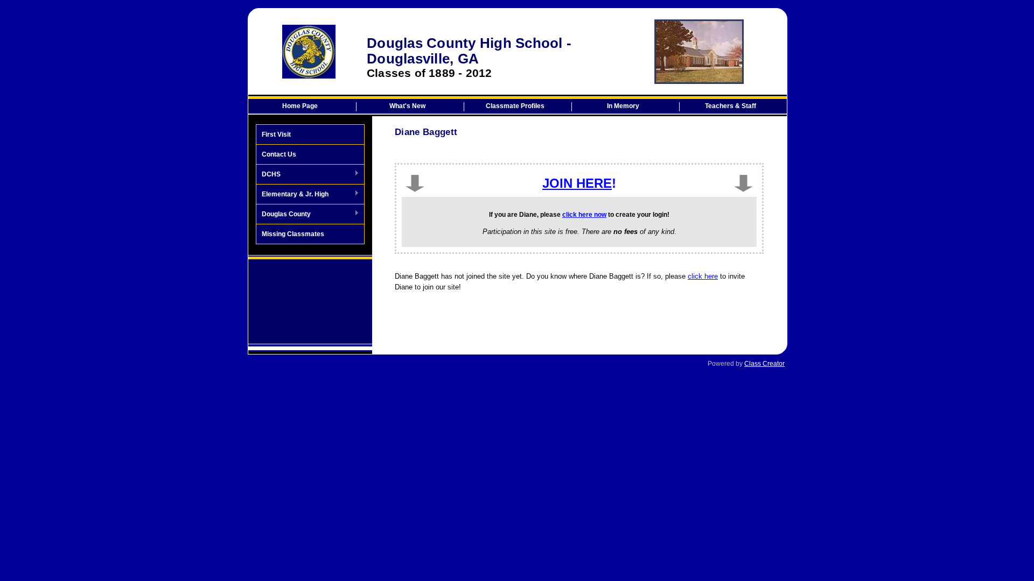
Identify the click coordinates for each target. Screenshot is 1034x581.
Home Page (300, 106)
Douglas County (283, 214)
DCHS (268, 175)
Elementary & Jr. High (292, 194)
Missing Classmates (293, 234)
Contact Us (279, 154)
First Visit (276, 134)
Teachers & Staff (730, 106)
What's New (407, 106)
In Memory (623, 106)
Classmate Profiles (515, 106)
